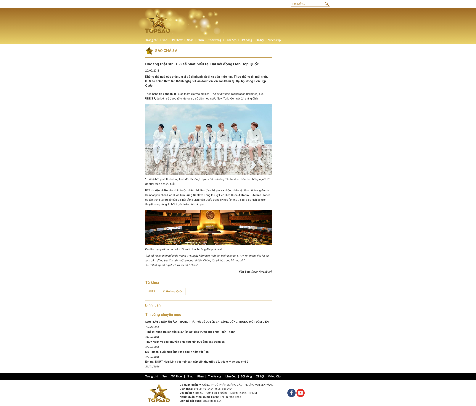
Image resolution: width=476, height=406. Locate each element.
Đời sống (246, 40)
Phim (200, 40)
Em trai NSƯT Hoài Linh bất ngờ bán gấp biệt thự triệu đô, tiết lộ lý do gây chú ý (196, 361)
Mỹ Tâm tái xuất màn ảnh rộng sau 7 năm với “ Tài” (177, 351)
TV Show (177, 40)
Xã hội (260, 40)
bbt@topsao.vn (212, 400)
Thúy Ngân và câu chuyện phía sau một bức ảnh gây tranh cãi (185, 341)
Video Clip (274, 40)
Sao (165, 40)
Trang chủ (151, 40)
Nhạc (190, 40)
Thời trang (214, 40)
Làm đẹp (231, 40)
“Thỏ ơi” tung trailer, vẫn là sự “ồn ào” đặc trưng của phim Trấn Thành (190, 332)
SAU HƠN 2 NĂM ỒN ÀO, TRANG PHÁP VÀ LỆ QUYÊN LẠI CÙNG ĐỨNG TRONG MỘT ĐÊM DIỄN (207, 321)
